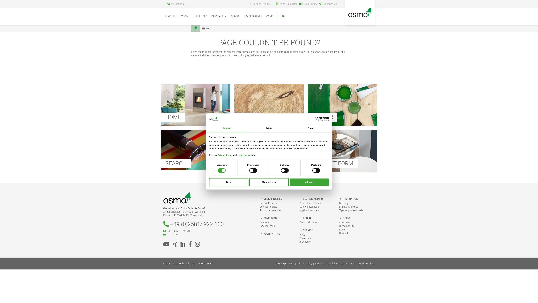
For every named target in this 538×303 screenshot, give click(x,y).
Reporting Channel (284, 263)
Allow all (309, 182)
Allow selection (269, 182)
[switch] (253, 170)
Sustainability (346, 225)
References (199, 16)
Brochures (305, 241)
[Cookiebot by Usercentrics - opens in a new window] (316, 119)
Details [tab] (269, 128)
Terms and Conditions (327, 263)
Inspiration (218, 16)
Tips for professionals (351, 210)
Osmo (269, 16)
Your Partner (253, 16)
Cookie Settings (366, 263)
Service (235, 16)
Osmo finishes (272, 198)
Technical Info (312, 198)
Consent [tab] (227, 128)
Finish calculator (308, 222)
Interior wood (267, 222)
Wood (184, 16)
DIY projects (346, 203)
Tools (306, 218)
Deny (228, 182)
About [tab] (311, 128)
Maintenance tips (348, 206)
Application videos (309, 210)
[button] (206, 28)
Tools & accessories (270, 210)
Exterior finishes (268, 206)
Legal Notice (244, 155)
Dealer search (306, 238)
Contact (343, 233)
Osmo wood (270, 218)
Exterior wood (267, 225)
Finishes (170, 16)
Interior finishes (268, 203)
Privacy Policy (225, 155)
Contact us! (172, 234)
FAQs (302, 234)
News (342, 229)
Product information (310, 203)
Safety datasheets (309, 206)
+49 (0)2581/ (196, 224)
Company (344, 222)
